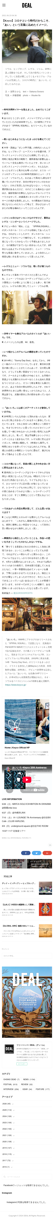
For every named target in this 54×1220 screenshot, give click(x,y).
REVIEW (27, 1084)
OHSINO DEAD (11, 1079)
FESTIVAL (10, 1084)
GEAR (27, 1089)
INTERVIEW (11, 1089)
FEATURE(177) (26, 838)
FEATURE (43, 1089)
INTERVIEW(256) (16, 838)
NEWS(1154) (6, 838)
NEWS (29, 1079)
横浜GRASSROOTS (23, 592)
